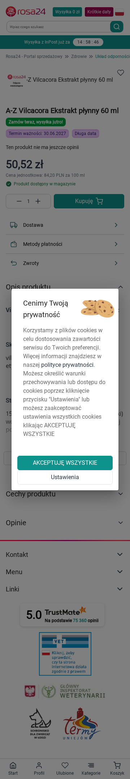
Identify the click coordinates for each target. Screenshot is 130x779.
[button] (97, 309)
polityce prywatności (67, 364)
